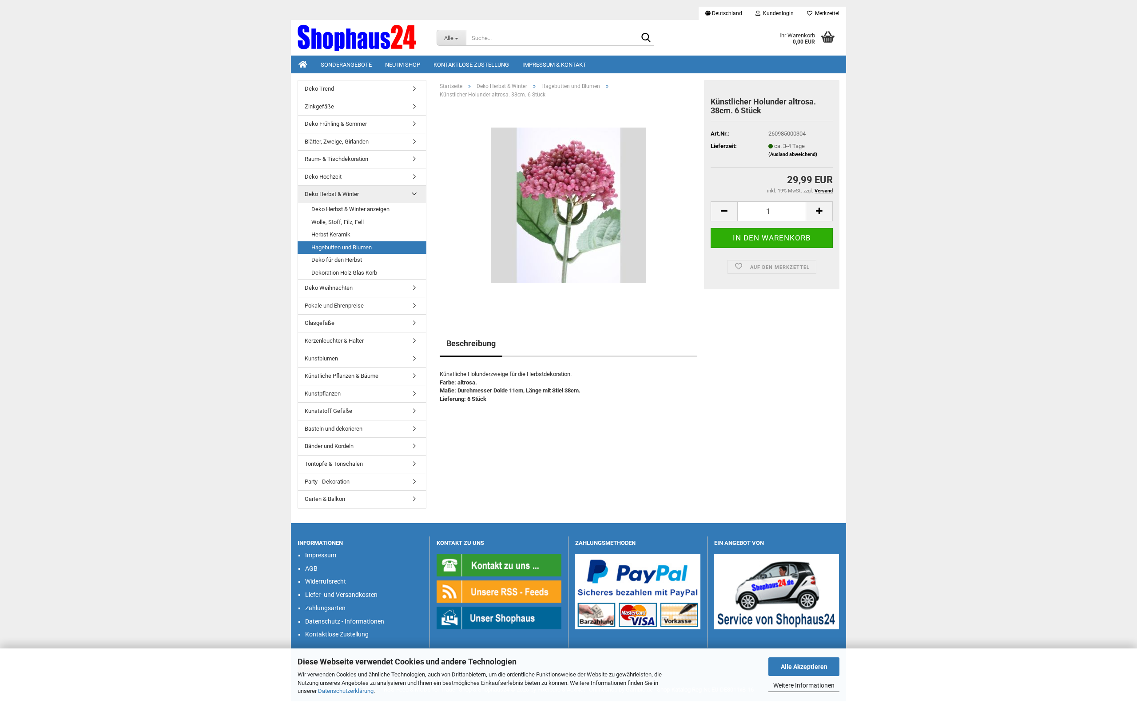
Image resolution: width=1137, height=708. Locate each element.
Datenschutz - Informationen (344, 621)
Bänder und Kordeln (329, 446)
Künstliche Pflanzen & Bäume (341, 375)
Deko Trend (319, 88)
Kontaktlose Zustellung (471, 64)
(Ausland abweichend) (792, 154)
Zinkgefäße (319, 106)
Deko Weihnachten (329, 287)
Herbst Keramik (330, 234)
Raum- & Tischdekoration (336, 159)
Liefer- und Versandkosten (341, 594)
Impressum (320, 555)
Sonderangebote (346, 64)
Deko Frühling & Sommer (336, 123)
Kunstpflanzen (323, 393)
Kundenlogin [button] (777, 13)
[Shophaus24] (360, 38)
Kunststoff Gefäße (328, 411)
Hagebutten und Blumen (341, 247)
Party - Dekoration (327, 481)
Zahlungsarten (325, 608)
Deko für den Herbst (336, 259)
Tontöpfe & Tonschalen (334, 463)
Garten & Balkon (325, 499)
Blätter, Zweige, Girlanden (337, 141)
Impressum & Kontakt (554, 64)
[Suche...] (645, 38)
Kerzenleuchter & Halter (334, 340)
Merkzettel (825, 13)
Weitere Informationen (804, 685)
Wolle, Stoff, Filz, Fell (337, 222)
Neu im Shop (402, 64)
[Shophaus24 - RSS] (499, 591)
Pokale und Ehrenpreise (334, 305)
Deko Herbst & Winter (332, 194)
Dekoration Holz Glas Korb (344, 272)
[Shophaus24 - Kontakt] (499, 564)
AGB (311, 568)
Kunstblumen (321, 358)
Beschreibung (471, 343)
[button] (724, 13)
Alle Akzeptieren (804, 666)
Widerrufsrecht (325, 581)
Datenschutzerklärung (346, 691)
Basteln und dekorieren (333, 428)
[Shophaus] (499, 617)
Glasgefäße (319, 323)
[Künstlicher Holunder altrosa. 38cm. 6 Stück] (568, 205)
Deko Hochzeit (323, 176)
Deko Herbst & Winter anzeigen (350, 209)
